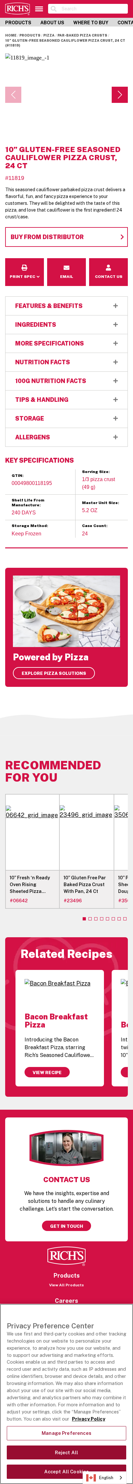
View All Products (66, 1285)
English (106, 1477)
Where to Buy (90, 22)
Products (18, 22)
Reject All (66, 1452)
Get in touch (66, 1226)
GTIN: (18, 475)
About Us (52, 22)
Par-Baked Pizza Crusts (82, 35)
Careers (66, 1300)
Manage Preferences (66, 1433)
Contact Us (108, 262)
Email (66, 262)
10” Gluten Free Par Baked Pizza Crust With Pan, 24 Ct (85, 884)
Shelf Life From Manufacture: (28, 502)
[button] (120, 95)
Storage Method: (30, 525)
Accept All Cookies (66, 1471)
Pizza (49, 35)
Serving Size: (96, 471)
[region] (66, 1394)
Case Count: (94, 525)
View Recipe (47, 1072)
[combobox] (105, 1477)
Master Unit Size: (100, 502)
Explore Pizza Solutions (54, 673)
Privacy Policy (88, 1419)
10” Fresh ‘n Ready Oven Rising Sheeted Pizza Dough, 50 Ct (30, 885)
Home (10, 35)
